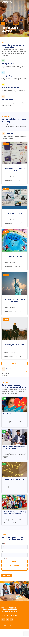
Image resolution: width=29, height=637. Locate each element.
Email (3, 551)
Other (14, 569)
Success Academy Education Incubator (16, 625)
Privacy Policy (5, 615)
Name (3, 543)
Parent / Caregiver (14, 565)
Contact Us (13, 615)
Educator (14, 561)
